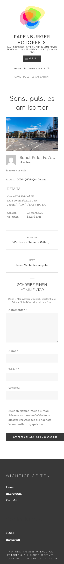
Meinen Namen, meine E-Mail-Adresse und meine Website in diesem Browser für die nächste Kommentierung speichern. (29, 417)
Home (18, 68)
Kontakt (11, 500)
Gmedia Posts (37, 68)
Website (14, 388)
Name (13, 351)
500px (10, 532)
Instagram (13, 539)
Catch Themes (48, 559)
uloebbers (26, 162)
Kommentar (17, 309)
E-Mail (13, 369)
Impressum (14, 493)
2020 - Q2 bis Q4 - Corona (31, 179)
